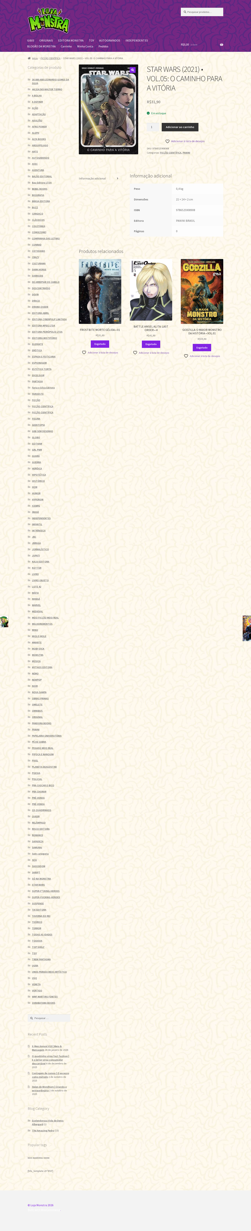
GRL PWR (37, 449)
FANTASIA (37, 381)
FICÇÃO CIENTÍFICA (50, 58)
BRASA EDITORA (41, 201)
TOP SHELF (38, 947)
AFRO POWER (39, 126)
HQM (34, 487)
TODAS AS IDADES (42, 934)
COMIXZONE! (39, 232)
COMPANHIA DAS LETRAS (46, 238)
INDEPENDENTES (137, 40)
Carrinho (66, 46)
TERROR (36, 928)
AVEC (35, 164)
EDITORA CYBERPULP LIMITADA (49, 319)
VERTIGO (37, 990)
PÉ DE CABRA (39, 741)
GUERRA (36, 462)
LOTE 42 (36, 586)
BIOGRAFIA (38, 195)
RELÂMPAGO (39, 822)
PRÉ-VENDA (38, 797)
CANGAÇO (37, 213)
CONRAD (37, 244)
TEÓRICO (37, 922)
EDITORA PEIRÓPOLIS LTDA (47, 331)
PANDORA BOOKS (41, 723)
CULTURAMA (39, 263)
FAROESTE (38, 394)
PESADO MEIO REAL (42, 748)
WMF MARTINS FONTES (45, 996)
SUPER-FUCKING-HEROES (46, 897)
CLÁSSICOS (38, 220)
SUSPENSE (38, 903)
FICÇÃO (36, 400)
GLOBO (36, 437)
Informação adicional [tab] (92, 178)
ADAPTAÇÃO (39, 114)
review (46, 1157)
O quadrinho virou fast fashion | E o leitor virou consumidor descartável (50, 1059)
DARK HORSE (39, 269)
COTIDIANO (38, 251)
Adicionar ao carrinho (180, 127)
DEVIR (35, 294)
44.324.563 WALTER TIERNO (47, 89)
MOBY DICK (38, 648)
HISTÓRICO (38, 481)
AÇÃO (35, 108)
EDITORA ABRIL (40, 313)
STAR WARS (38, 884)
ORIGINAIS (46, 40)
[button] (133, 70)
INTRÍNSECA (39, 530)
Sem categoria (40, 853)
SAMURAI (37, 847)
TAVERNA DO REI (41, 916)
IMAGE (35, 512)
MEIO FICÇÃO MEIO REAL (45, 617)
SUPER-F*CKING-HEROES (46, 891)
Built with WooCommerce (44, 1210)
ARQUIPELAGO (40, 145)
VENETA (36, 984)
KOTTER (36, 567)
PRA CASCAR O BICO (43, 785)
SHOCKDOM (38, 866)
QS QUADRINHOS (41, 810)
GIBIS (30, 40)
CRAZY (35, 257)
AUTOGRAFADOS (109, 40)
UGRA (35, 965)
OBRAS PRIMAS (40, 698)
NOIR (35, 686)
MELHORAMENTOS (42, 624)
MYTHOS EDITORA (42, 667)
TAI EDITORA (39, 909)
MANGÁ (36, 599)
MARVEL (36, 605)
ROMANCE (37, 835)
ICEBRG (36, 505)
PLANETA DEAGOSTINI (44, 766)
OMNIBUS (37, 710)
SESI (34, 860)
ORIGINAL (37, 717)
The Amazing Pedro (43, 1130)
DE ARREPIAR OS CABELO (46, 282)
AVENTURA (38, 170)
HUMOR (36, 493)
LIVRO (35, 574)
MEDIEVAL (37, 611)
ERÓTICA (37, 350)
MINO (35, 630)
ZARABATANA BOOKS (43, 1002)
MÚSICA (36, 661)
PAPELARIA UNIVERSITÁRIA (47, 735)
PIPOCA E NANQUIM (43, 754)
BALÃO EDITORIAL (42, 176)
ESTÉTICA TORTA (41, 369)
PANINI (186, 152)
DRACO (36, 300)
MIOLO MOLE (39, 636)
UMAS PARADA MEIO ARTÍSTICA (49, 971)
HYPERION (37, 499)
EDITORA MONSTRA (71, 40)
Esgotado (99, 344)
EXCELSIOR (38, 375)
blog (30, 1157)
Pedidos (103, 46)
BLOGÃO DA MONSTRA (41, 46)
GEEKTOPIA (38, 425)
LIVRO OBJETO (40, 580)
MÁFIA (35, 592)
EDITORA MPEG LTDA (43, 325)
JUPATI (36, 555)
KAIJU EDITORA (40, 561)
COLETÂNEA (38, 226)
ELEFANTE (37, 344)
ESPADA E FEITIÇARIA (43, 356)
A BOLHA (37, 95)
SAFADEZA (37, 841)
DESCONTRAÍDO (41, 288)
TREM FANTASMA (41, 959)
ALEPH (35, 132)
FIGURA (36, 418)
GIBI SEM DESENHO (42, 431)
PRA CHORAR (39, 791)
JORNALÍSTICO (40, 549)
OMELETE (37, 704)
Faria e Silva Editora (43, 387)
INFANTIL (37, 524)
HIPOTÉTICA (39, 474)
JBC (34, 536)
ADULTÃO (37, 120)
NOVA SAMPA (39, 692)
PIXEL (35, 760)
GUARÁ (36, 456)
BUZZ (35, 207)
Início (35, 58)
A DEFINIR (37, 101)
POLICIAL (37, 779)
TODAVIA (37, 940)
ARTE (35, 151)
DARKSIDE (37, 275)
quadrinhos (38, 1157)
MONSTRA (37, 655)
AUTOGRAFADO (40, 157)
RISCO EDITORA (41, 829)
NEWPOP (37, 679)
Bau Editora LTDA (42, 182)
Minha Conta (85, 46)
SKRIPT (36, 872)
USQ (34, 978)
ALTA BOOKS (39, 139)
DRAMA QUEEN (40, 306)
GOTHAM (37, 443)
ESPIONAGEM (39, 362)
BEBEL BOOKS (39, 189)
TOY (91, 40)
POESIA (36, 773)
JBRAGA (36, 543)
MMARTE (37, 642)
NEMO (35, 673)
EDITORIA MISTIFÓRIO (44, 338)
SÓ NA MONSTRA (41, 878)
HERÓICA (37, 468)
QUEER (36, 816)
